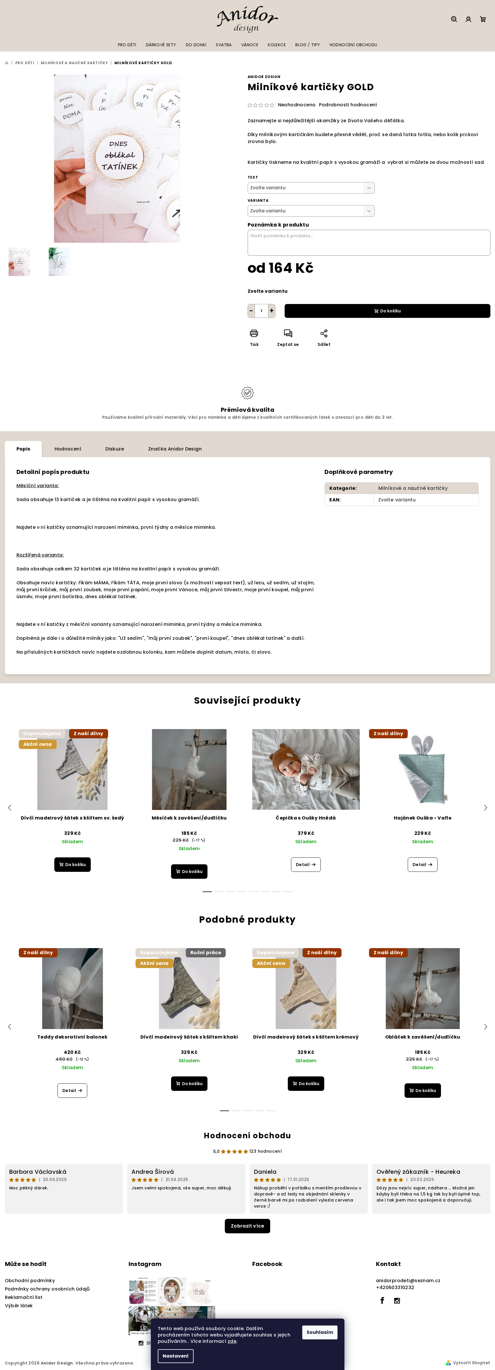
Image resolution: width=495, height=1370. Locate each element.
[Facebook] (382, 1300)
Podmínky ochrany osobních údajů (47, 1289)
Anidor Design (264, 76)
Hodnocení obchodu (247, 1135)
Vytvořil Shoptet (471, 1363)
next (485, 807)
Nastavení (176, 1356)
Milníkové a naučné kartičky (413, 488)
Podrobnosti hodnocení (348, 105)
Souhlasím (320, 1332)
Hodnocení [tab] (68, 449)
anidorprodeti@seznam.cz (408, 1280)
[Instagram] (397, 1300)
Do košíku (390, 311)
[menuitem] (127, 44)
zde (232, 1341)
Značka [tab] (175, 449)
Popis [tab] (23, 449)
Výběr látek (19, 1305)
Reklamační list (24, 1297)
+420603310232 (395, 1287)
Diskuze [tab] (114, 449)
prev (9, 807)
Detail (302, 864)
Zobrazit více (247, 1226)
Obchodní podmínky (30, 1280)
